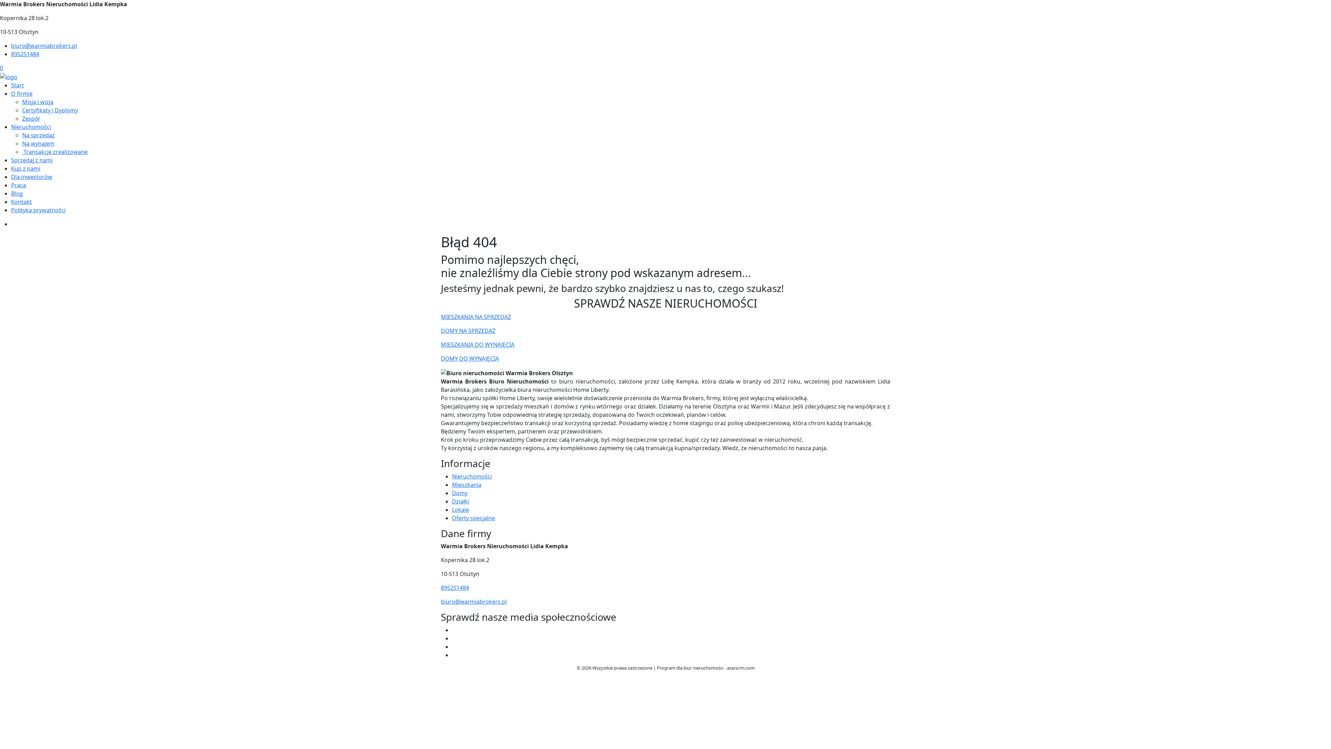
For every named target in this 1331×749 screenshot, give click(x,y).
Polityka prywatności (38, 210)
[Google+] (455, 655)
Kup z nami (25, 168)
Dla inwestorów (31, 177)
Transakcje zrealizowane (55, 152)
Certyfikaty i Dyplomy (50, 110)
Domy (460, 493)
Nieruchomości (31, 127)
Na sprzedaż (38, 135)
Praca (18, 185)
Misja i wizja (37, 102)
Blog (17, 193)
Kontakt (21, 202)
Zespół (31, 118)
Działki (460, 501)
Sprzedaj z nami (32, 160)
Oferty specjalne (473, 518)
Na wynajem (38, 143)
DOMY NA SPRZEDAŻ (468, 331)
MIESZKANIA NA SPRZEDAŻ (476, 317)
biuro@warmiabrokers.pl (44, 46)
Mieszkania (466, 485)
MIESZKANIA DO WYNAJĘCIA (477, 344)
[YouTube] (455, 638)
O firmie (22, 93)
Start (17, 85)
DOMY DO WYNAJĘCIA (470, 358)
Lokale (460, 510)
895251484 (25, 54)
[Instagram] (455, 647)
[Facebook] (455, 630)
